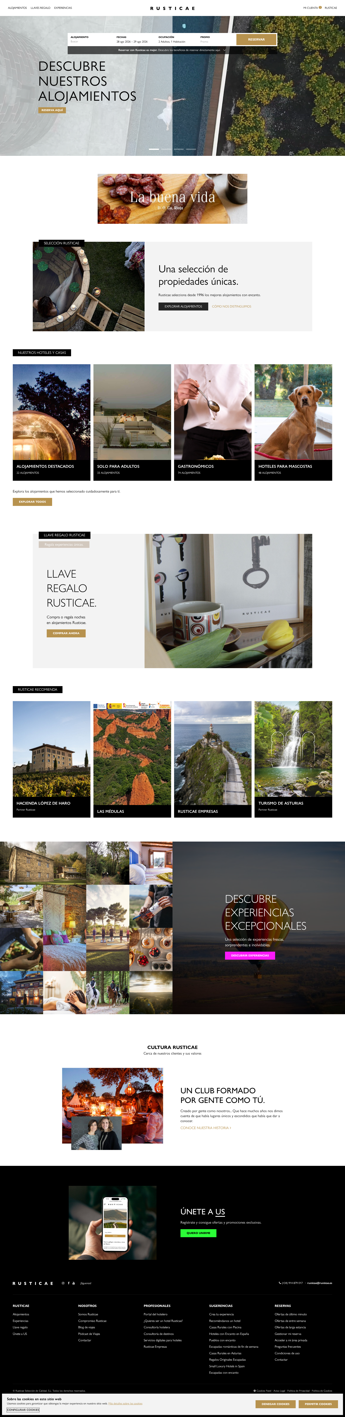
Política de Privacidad (298, 1390)
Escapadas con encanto (224, 1372)
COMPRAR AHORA (66, 633)
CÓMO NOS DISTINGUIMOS (231, 306)
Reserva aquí (52, 110)
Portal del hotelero (156, 1314)
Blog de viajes (86, 1327)
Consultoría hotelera (157, 1327)
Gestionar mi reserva (288, 1334)
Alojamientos (17, 8)
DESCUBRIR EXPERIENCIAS (250, 955)
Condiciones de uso (287, 1353)
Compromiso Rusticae (92, 1321)
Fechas (121, 37)
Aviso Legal (279, 1390)
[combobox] (92, 42)
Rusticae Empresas (155, 1346)
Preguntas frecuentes (288, 1346)
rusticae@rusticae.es (319, 1283)
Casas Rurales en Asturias (225, 1353)
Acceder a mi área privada (291, 1340)
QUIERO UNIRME (198, 1233)
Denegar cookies (275, 1404)
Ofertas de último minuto (291, 1314)
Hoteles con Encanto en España (229, 1334)
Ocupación (166, 37)
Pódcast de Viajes (89, 1334)
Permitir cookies (318, 1404)
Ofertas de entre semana (290, 1321)
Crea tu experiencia (221, 1314)
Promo (205, 37)
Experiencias (63, 8)
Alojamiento (79, 37)
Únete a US (20, 1334)
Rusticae (331, 8)
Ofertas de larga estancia (290, 1327)
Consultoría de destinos (159, 1334)
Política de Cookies (322, 1390)
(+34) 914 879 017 (292, 1283)
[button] (154, 149)
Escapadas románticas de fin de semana (233, 1346)
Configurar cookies (23, 1410)
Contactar (84, 1340)
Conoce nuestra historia (205, 1128)
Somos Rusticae (88, 1314)
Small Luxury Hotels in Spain (227, 1366)
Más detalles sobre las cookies (125, 1403)
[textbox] (92, 42)
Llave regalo (20, 1327)
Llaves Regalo (40, 8)
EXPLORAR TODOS (32, 502)
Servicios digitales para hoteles (163, 1340)
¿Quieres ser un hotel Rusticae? (163, 1321)
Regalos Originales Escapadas (227, 1359)
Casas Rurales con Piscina (225, 1327)
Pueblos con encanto (222, 1340)
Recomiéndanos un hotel (224, 1321)
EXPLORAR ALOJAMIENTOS (183, 306)
